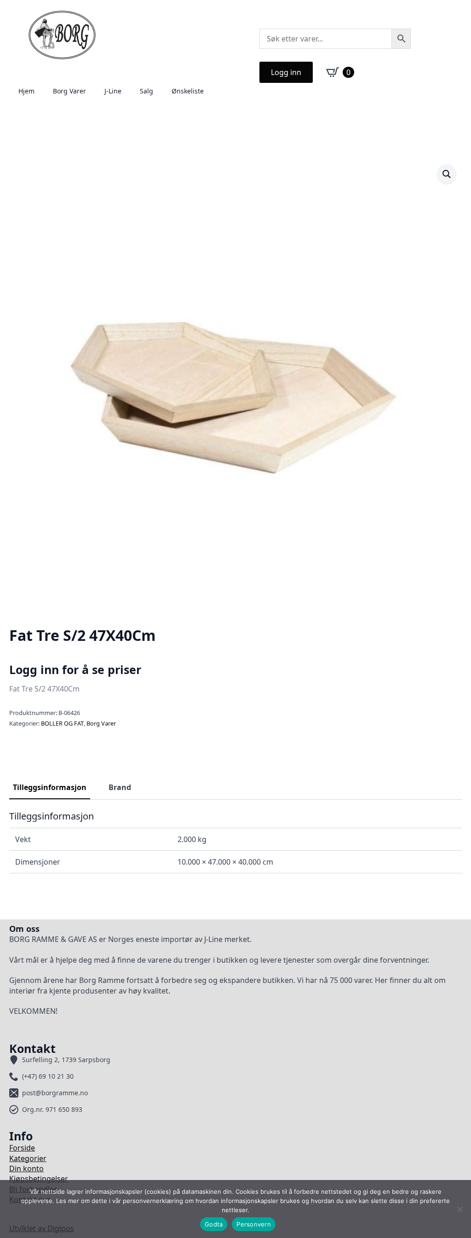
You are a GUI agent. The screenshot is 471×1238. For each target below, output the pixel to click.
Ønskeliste (188, 91)
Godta (214, 1224)
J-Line (112, 91)
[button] (446, 174)
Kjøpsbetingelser (38, 1179)
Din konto (26, 1168)
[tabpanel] (235, 842)
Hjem (26, 91)
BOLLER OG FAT (62, 723)
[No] (459, 1209)
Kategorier (27, 1158)
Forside (22, 1148)
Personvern (253, 1224)
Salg (146, 91)
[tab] (49, 787)
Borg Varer (69, 91)
